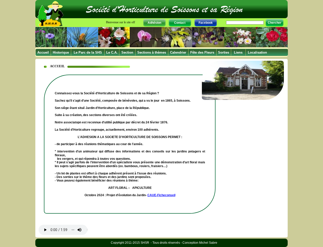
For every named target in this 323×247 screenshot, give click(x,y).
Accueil (43, 52)
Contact (179, 23)
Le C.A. (112, 52)
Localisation (257, 52)
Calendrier (178, 52)
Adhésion (154, 23)
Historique (61, 52)
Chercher (274, 23)
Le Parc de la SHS (88, 52)
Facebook (206, 23)
